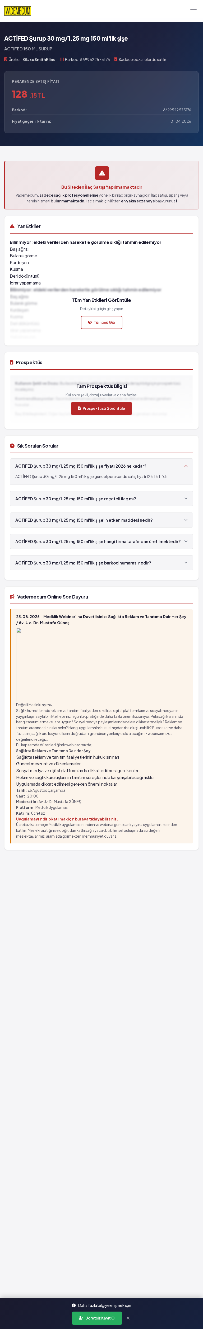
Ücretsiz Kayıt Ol (100, 1318)
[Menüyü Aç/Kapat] (193, 11)
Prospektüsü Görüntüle (104, 408)
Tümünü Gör (105, 322)
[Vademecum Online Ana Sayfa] (17, 11)
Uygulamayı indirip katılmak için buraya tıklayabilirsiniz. (67, 819)
